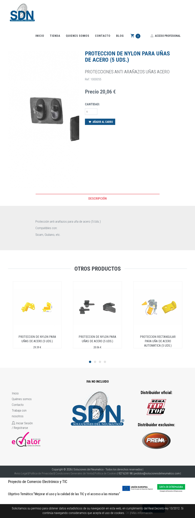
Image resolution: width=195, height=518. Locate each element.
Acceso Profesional (167, 35)
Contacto (102, 36)
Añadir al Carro (102, 121)
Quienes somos (77, 36)
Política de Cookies (106, 473)
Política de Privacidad (41, 473)
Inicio (39, 36)
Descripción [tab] (97, 198)
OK (127, 513)
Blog (120, 36)
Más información (142, 513)
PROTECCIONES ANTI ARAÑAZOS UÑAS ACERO (127, 71)
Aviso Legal (20, 473)
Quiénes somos (22, 399)
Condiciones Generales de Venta (74, 473)
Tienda (55, 36)
